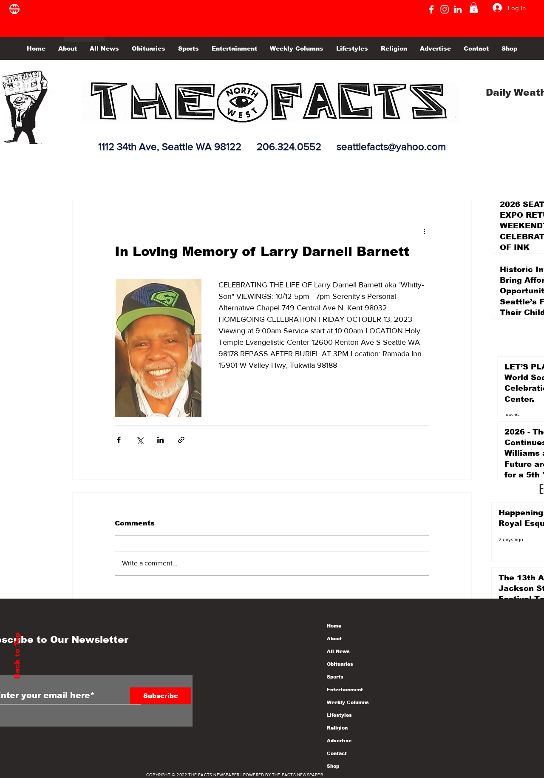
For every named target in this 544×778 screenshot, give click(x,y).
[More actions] (424, 231)
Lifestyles (339, 715)
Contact (337, 753)
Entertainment (345, 689)
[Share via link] (181, 440)
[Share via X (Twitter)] (140, 440)
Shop (333, 766)
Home (334, 625)
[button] (473, 7)
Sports (335, 676)
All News (338, 651)
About (334, 638)
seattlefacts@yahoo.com (391, 146)
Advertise (339, 740)
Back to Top (17, 656)
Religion (337, 727)
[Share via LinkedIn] (160, 440)
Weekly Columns (348, 702)
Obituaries (340, 664)
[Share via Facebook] (119, 440)
